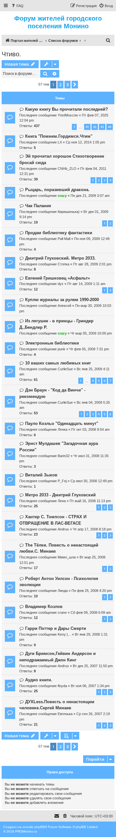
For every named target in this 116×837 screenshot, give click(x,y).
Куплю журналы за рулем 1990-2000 (62, 299)
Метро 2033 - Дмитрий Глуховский (60, 494)
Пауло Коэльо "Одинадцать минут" (61, 423)
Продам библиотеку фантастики (58, 232)
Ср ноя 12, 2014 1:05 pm (85, 142)
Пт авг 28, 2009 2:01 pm (92, 264)
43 (102, 127)
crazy (62, 196)
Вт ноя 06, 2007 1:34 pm (90, 686)
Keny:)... (64, 634)
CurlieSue (65, 369)
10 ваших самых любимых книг (58, 363)
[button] (75, 84)
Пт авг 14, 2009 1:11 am (86, 284)
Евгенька (65, 714)
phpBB (39, 827)
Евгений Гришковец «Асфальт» (57, 278)
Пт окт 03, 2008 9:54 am (90, 429)
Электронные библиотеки (52, 343)
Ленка (62, 429)
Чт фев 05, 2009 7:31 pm (89, 349)
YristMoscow (68, 115)
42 (94, 127)
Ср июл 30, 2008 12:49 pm (91, 481)
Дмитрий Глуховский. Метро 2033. (60, 258)
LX (60, 142)
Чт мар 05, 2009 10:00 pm (91, 333)
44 (109, 127)
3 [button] (67, 84)
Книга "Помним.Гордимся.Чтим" (58, 136)
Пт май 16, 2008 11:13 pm (90, 501)
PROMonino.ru (26, 831)
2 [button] (60, 84)
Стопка (63, 264)
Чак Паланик (38, 205)
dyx (60, 284)
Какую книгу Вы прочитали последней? (66, 109)
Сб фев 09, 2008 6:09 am (91, 612)
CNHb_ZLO (67, 168)
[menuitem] (17, 6)
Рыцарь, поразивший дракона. (57, 189)
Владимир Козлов (44, 606)
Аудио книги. (38, 679)
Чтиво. (11, 54)
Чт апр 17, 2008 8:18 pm (92, 529)
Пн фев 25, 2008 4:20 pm (92, 591)
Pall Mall (64, 239)
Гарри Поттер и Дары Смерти (55, 628)
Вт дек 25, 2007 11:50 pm (93, 666)
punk (61, 349)
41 (87, 127)
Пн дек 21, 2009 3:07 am (90, 196)
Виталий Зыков (41, 475)
